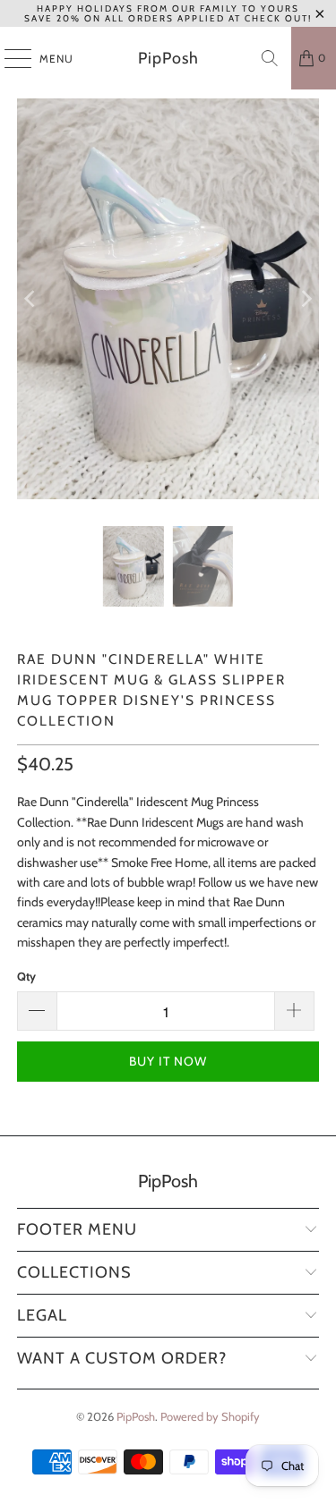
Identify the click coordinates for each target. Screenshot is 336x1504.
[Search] (270, 58)
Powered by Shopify (210, 1416)
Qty (26, 976)
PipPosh (168, 58)
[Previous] (30, 298)
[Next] (305, 298)
